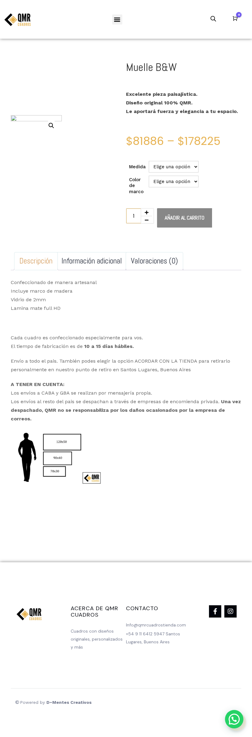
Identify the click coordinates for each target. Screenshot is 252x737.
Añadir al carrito (184, 217)
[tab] (36, 261)
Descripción (36, 261)
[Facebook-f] (215, 611)
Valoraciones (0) (154, 261)
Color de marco (136, 185)
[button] (117, 19)
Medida (137, 167)
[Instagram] (230, 611)
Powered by (56, 702)
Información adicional (91, 261)
